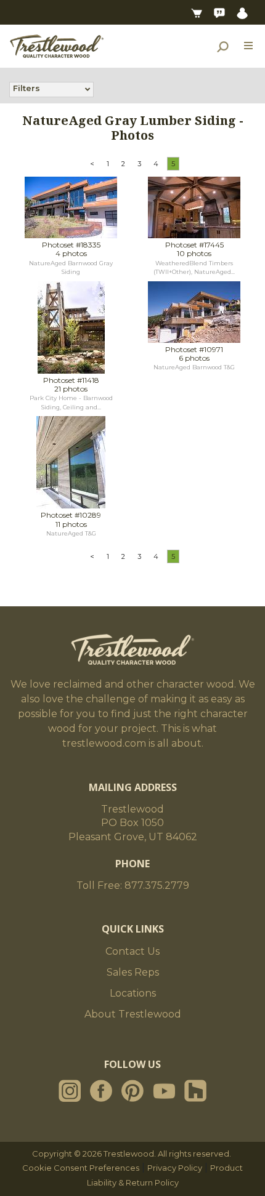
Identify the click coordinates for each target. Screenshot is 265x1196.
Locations (133, 993)
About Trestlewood (132, 1014)
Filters (26, 88)
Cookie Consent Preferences (80, 1168)
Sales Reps (133, 972)
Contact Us (132, 951)
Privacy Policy (174, 1168)
